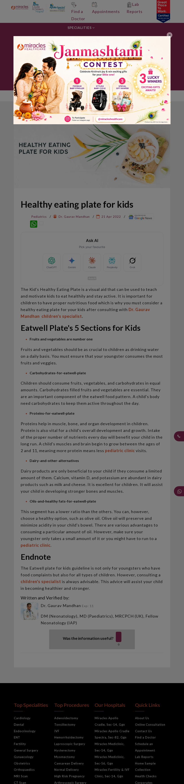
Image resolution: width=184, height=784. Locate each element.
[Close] (169, 35)
